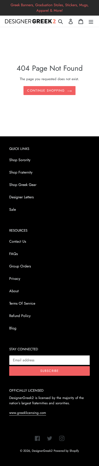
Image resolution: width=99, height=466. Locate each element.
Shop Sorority (19, 160)
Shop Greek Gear (22, 184)
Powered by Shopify (66, 451)
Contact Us (17, 241)
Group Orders (20, 266)
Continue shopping (46, 90)
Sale (12, 209)
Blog (12, 328)
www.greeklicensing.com (27, 412)
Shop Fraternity (20, 172)
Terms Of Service (22, 303)
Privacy (14, 278)
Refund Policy (20, 315)
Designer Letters (21, 197)
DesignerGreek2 (42, 451)
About (14, 291)
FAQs (13, 253)
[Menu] (91, 21)
